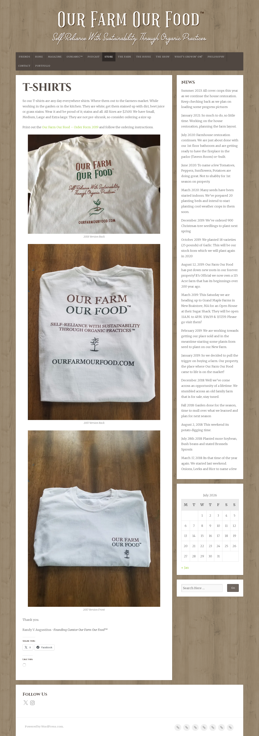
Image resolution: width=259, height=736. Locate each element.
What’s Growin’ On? (189, 56)
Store (109, 56)
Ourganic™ (74, 56)
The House (143, 56)
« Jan (185, 567)
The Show (163, 56)
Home (39, 56)
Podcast (94, 56)
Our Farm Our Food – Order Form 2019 (70, 127)
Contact (24, 65)
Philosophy (216, 56)
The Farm (124, 56)
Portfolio (42, 65)
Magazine (55, 56)
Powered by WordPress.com (44, 726)
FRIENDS (24, 56)
